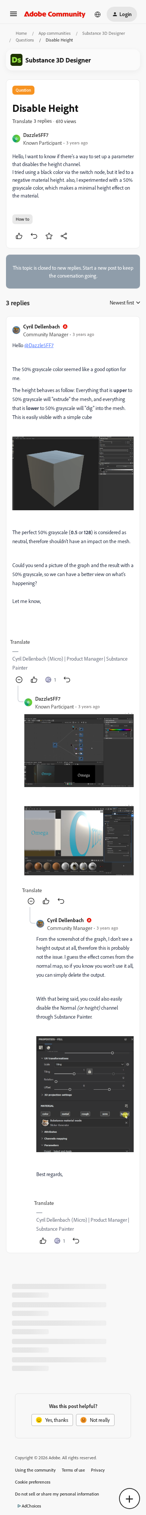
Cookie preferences (33, 1482)
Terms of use (73, 1470)
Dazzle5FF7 (35, 135)
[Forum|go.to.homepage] (55, 14)
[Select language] (98, 14)
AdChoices (31, 1506)
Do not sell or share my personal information (57, 1494)
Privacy (98, 1470)
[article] (73, 504)
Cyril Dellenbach (41, 326)
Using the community (35, 1470)
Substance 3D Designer (103, 33)
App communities (55, 33)
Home (21, 33)
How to (22, 219)
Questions (25, 40)
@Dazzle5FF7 (39, 345)
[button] (13, 16)
